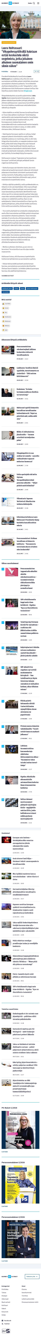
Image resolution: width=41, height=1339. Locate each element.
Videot (4, 1308)
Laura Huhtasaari (32, 289)
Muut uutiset (6, 1302)
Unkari (16, 289)
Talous (4, 1292)
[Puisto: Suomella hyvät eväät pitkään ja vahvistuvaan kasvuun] (6, 977)
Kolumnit (5, 1312)
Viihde (4, 1315)
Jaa (36, 71)
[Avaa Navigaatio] (38, 3)
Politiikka (5, 72)
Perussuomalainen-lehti (30, 1302)
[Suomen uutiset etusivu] (10, 3)
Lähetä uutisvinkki (28, 1299)
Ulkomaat (5, 1299)
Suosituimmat (26, 1292)
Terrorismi (5, 292)
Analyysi (4, 1296)
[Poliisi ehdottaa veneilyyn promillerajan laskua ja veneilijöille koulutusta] (6, 945)
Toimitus (25, 1296)
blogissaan (28, 91)
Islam (22, 289)
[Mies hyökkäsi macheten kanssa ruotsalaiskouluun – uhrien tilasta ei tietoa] (6, 878)
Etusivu (24, 1289)
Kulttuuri (5, 1305)
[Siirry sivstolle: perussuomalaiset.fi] (10, 1331)
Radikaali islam (7, 289)
